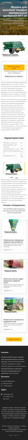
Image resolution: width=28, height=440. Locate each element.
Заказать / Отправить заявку (14, 67)
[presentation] (11, 177)
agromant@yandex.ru (9, 381)
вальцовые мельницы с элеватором (11, 368)
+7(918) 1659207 (7, 386)
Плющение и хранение (13, 415)
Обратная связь (7, 383)
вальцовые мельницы (11, 359)
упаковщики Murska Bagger (18, 417)
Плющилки (4, 371)
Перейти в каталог (14, 339)
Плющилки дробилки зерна (9, 357)
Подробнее (7, 250)
